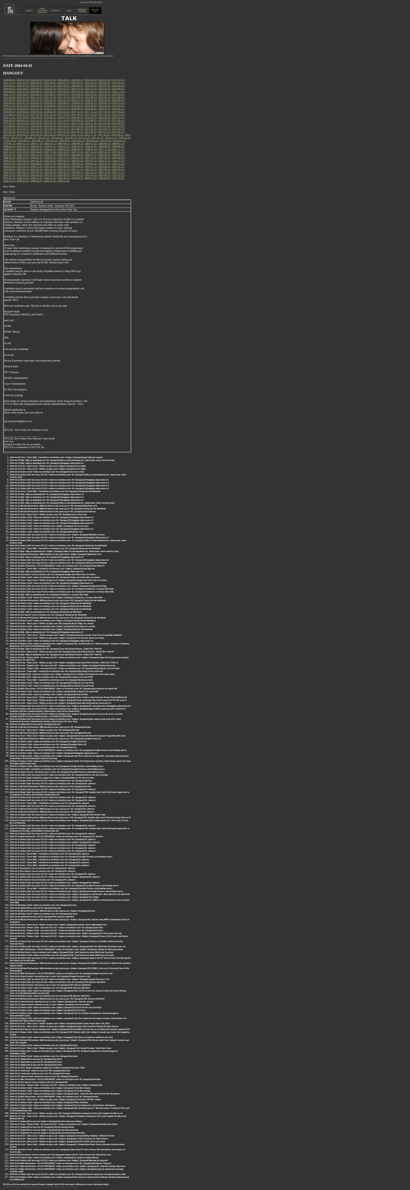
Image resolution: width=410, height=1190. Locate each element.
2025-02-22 (9, 85)
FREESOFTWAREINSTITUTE (42, 10)
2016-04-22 (104, 117)
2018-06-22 (118, 108)
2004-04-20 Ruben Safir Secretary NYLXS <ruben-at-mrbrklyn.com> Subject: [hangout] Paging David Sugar (58, 586)
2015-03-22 (36, 123)
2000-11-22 (36, 178)
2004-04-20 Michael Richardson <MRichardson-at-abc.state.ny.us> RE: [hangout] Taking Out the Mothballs (58, 600)
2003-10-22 (50, 166)
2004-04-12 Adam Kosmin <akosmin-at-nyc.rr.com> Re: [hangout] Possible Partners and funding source (57, 772)
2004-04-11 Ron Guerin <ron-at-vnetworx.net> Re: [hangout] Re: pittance (42, 868)
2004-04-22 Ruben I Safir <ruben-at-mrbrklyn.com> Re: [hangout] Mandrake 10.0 (46, 532)
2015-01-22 (64, 123)
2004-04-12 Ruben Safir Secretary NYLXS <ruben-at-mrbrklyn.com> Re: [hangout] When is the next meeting (59, 775)
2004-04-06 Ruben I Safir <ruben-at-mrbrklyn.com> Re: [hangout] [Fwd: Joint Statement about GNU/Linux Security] (62, 955)
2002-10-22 (91, 169)
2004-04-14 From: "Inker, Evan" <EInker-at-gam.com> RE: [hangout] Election (44, 730)
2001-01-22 (9, 178)
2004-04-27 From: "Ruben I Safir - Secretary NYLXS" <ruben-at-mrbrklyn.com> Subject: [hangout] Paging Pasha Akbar (64, 1124)
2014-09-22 (118, 123)
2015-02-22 (50, 123)
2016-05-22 (91, 117)
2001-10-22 (9, 175)
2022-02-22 (9, 97)
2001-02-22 (118, 175)
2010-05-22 (78, 140)
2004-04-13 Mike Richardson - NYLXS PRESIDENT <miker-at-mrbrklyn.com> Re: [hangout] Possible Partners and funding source (68, 750)
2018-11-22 (50, 108)
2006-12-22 (23, 155)
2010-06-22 (65, 140)
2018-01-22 (64, 111)
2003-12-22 (23, 166)
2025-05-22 (91, 82)
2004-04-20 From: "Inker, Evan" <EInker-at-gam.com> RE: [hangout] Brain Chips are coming (51, 623)
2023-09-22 (118, 88)
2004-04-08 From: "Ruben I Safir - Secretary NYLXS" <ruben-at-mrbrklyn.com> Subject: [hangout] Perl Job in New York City (66, 933)
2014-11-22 (91, 123)
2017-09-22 (118, 111)
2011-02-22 (84, 137)
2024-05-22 (9, 88)
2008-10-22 (91, 146)
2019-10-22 (23, 106)
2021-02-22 (50, 100)
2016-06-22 (77, 117)
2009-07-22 (91, 143)
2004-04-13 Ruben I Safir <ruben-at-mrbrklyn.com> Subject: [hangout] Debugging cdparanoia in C (54, 753)
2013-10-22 (23, 129)
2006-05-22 (118, 155)
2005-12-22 (64, 158)
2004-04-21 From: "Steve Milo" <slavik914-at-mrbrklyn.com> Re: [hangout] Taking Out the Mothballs (55, 548)
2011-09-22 (117, 134)
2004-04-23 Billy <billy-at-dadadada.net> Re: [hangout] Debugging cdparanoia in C (47, 463)
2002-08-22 (118, 169)
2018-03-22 (36, 111)
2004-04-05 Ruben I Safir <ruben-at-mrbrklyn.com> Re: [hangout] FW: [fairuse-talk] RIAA (50, 988)
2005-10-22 (91, 158)
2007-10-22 (9, 152)
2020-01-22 (104, 103)
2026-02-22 (91, 80)
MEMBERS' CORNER (82, 11)
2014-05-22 (50, 126)
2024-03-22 (36, 88)
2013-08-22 (50, 129)
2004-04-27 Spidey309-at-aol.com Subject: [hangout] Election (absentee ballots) (46, 1121)
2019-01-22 (23, 108)
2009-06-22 (104, 143)
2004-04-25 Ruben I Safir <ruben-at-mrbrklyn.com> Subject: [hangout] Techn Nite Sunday (50, 1088)
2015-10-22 (63, 120)
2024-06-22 (118, 85)
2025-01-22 (23, 85)
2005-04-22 (50, 160)
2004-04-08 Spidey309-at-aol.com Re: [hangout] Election (35, 908)
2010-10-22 (10, 140)
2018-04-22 (23, 111)
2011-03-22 (70, 137)
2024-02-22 (50, 88)
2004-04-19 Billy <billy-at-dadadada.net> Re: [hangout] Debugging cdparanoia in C (47, 632)
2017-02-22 (91, 114)
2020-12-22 (77, 100)
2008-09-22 (104, 146)
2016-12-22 (118, 114)
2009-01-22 (50, 146)
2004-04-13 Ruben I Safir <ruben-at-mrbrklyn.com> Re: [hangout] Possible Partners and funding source (56, 766)
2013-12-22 (118, 126)
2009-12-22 (23, 143)
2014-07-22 (23, 126)
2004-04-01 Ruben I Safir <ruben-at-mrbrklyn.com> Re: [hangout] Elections (44, 1045)
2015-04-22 (23, 123)
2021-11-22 (50, 97)
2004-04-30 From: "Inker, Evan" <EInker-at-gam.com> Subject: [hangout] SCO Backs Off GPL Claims (55, 1099)
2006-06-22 (104, 155)
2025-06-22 (77, 82)
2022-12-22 (118, 91)
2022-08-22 (50, 94)
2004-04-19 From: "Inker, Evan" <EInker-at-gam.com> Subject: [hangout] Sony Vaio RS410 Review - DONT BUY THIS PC (64, 663)
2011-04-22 (57, 137)
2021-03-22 (36, 100)
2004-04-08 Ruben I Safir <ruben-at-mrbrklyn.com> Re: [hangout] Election (43, 905)
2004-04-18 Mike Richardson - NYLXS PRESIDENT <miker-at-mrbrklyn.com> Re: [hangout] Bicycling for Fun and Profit (63, 689)
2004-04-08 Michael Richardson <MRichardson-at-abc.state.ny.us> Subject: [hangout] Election (52, 911)
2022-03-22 (118, 94)
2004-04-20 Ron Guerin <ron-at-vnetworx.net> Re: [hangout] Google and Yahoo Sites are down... (53, 574)
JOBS (69, 11)
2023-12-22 (77, 88)
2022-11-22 (9, 94)
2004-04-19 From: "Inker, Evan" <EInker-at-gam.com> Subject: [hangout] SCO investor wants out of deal (57, 638)
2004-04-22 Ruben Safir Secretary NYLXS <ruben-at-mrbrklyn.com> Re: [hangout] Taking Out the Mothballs (58, 545)
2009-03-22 (23, 146)
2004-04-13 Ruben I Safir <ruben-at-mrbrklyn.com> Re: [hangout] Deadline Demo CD (48, 744)
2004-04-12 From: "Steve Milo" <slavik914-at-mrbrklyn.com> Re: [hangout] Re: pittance (49, 803)
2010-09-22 (24, 140)
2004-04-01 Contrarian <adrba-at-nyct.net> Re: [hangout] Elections (40, 1073)
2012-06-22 (118, 132)
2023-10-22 (104, 88)
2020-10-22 (104, 100)
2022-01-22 (23, 97)
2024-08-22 (91, 85)
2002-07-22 (9, 172)
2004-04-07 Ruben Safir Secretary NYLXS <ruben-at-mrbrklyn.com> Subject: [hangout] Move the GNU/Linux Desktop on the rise (68, 946)
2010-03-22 (105, 140)
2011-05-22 (43, 137)
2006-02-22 (36, 158)
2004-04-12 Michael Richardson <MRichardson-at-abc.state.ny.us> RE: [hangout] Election (50, 786)
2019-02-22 (9, 108)
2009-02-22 (36, 146)
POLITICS (56, 11)
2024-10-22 (63, 85)
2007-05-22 (77, 152)
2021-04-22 (23, 100)
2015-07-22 (104, 120)
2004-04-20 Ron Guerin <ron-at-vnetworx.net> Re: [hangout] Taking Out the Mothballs (48, 615)
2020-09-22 (118, 100)
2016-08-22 (50, 117)
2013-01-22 (23, 132)
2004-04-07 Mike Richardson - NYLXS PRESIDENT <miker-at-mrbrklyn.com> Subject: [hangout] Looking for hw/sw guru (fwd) (66, 949)
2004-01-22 (9, 166)
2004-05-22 (77, 163)
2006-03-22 (23, 158)
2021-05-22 (9, 100)
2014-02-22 (91, 126)
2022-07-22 (63, 94)
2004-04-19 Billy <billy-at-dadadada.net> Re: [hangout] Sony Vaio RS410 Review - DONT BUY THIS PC (56, 649)
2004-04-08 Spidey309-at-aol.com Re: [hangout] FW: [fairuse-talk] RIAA (42, 917)
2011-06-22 (30, 137)
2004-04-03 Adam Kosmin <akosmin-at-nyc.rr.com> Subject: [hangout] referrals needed (50, 1004)
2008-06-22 (23, 149)
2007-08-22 (36, 152)
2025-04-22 (104, 82)
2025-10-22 (23, 82)
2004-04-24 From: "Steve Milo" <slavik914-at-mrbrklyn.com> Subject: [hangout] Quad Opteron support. (56, 457)
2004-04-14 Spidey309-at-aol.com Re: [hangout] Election (35, 724)
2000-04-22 (9, 181)
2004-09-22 (23, 163)
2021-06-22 (118, 97)
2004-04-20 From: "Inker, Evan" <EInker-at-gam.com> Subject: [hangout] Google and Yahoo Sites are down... (59, 580)
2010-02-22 (119, 140)
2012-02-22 (50, 134)
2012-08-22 (91, 132)
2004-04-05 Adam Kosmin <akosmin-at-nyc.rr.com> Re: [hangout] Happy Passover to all (50, 976)
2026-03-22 (77, 80)
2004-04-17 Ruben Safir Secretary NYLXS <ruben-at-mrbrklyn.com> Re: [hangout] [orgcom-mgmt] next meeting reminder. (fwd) (67, 1174)
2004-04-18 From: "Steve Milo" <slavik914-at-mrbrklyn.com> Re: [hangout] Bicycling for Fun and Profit (56, 671)
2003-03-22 (23, 169)
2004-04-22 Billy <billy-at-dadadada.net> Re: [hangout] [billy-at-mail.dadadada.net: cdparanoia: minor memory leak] (62, 503)
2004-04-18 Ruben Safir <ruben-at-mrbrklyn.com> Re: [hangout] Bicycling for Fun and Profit (51, 677)
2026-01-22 (104, 80)
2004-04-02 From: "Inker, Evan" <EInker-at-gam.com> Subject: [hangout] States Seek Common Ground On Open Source (64, 1026)
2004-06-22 (64, 163)
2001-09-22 (23, 175)
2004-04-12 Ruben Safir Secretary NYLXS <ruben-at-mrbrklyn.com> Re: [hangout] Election (51, 781)
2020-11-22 (91, 100)
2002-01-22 (91, 172)
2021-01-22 (64, 100)
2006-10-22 (50, 155)
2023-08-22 (9, 91)
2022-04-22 (104, 94)
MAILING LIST (95, 11)
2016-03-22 (118, 117)
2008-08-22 (118, 146)
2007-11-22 (118, 149)
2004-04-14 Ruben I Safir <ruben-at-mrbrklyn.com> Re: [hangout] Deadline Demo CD (48, 741)
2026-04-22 (64, 80)
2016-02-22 (9, 120)
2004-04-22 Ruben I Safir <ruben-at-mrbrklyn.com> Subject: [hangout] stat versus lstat (49, 526)
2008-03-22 (64, 149)
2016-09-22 (36, 117)
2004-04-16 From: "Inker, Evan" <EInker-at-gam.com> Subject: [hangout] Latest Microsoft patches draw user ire (60, 703)
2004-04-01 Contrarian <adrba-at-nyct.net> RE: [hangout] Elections (40, 1071)
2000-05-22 (118, 178)
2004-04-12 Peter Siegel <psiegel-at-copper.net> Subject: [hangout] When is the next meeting (52, 778)
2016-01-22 (23, 120)
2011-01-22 (97, 137)
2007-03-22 (104, 152)
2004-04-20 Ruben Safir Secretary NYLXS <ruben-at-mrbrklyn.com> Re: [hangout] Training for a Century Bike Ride (62, 589)
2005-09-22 (104, 158)
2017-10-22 (104, 111)
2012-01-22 (64, 134)
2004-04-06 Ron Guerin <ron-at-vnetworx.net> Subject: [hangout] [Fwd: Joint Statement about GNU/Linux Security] (61, 952)
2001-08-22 (36, 175)
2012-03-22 (36, 134)
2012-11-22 (50, 132)
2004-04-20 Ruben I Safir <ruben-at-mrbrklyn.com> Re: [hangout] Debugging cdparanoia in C (52, 583)
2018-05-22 (9, 111)
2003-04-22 (9, 169)
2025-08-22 (50, 82)
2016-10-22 (23, 117)
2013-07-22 (63, 129)
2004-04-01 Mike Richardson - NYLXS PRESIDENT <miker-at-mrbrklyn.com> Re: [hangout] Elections (55, 1079)
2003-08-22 (77, 166)
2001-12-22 (104, 172)
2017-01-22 (104, 114)
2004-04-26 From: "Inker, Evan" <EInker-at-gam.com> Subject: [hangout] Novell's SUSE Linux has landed (57, 1141)
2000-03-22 (23, 181)
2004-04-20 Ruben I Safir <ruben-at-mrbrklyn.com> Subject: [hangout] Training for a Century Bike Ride (56, 597)
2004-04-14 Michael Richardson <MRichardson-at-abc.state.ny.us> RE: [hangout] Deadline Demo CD (55, 739)
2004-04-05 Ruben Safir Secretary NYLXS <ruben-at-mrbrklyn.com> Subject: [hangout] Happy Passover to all (59, 979)
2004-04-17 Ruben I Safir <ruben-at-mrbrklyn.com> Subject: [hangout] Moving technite (49, 694)
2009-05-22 (118, 143)
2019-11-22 (9, 106)
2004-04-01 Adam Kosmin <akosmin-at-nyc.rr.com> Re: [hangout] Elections (44, 1076)
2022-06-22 (77, 94)
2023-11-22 (91, 88)
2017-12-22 (77, 111)
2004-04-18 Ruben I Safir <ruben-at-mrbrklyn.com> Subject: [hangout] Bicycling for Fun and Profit (54, 691)
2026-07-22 (23, 80)
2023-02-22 (91, 91)
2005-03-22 (64, 160)
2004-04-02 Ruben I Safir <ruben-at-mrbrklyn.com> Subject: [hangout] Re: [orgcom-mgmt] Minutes (54, 1157)
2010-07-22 (51, 140)
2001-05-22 (77, 175)
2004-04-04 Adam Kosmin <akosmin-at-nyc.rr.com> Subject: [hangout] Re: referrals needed (51, 1002)
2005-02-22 (77, 160)
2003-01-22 (50, 169)
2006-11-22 (36, 155)
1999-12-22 (64, 181)
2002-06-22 (23, 172)
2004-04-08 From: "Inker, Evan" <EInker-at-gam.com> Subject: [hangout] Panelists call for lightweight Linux (58, 925)
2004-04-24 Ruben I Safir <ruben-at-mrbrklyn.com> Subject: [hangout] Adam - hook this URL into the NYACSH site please (65, 1094)
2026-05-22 (50, 80)
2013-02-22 (9, 132)
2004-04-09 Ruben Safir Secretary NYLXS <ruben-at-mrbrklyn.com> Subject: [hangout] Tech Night (54, 897)
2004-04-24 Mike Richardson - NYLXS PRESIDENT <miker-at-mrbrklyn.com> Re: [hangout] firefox (54, 1097)
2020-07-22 (23, 103)
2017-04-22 (64, 114)
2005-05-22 (36, 160)
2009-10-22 (50, 143)
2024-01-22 (64, 88)
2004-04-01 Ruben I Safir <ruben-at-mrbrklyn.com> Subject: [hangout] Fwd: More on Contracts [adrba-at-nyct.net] (61, 1037)
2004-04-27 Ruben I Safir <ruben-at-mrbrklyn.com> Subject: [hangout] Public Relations (49, 1102)
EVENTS (29, 11)
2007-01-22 (9, 155)
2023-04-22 (64, 91)
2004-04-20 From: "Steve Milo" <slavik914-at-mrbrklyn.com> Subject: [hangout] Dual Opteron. (52, 569)
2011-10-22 (104, 134)
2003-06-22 (104, 166)
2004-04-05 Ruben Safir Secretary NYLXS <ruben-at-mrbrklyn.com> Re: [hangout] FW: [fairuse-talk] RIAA (58, 982)
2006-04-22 (9, 158)
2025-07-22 (63, 82)
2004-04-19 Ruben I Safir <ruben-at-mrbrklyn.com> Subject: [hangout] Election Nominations (51, 629)
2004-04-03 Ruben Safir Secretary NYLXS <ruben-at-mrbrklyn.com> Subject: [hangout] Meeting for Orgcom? (59, 1160)
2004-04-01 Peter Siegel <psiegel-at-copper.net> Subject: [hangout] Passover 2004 (47, 1068)
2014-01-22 (104, 126)
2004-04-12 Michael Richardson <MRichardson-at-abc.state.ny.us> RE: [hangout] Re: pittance (52, 809)
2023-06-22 (36, 91)
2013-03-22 (118, 129)
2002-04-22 (50, 172)
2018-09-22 (77, 108)
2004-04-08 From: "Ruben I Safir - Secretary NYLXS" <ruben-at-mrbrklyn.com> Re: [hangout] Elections (56, 927)
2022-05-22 (91, 94)
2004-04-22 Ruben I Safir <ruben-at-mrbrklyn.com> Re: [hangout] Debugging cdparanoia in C (52, 517)
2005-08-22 (118, 158)
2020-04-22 (64, 103)
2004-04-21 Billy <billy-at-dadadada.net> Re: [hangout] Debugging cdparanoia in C (47, 557)
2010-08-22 (37, 140)
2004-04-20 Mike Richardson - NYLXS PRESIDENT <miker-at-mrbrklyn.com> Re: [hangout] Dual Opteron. (57, 566)
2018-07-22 (104, 108)
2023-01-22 (104, 91)
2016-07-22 (63, 117)
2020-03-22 (77, 103)
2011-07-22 (17, 137)
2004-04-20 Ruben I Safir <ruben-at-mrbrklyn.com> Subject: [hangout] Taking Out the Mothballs (53, 621)
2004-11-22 (118, 160)
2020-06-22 (36, 103)
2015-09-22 (77, 120)
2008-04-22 (50, 149)
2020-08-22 (9, 103)
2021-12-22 (36, 97)
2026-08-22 (9, 80)
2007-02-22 (118, 152)
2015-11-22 (50, 120)
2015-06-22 (118, 120)
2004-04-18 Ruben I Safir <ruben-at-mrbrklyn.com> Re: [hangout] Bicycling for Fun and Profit (52, 683)
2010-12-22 (111, 137)
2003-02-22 (36, 169)
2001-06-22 (64, 175)
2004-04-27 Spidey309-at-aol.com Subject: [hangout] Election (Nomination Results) (47, 1133)
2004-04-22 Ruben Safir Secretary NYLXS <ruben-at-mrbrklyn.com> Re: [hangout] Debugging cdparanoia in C (59, 480)
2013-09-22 (36, 129)
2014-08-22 (9, 126)
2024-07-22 (104, 85)
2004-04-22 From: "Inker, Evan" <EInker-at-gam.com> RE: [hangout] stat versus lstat (48, 514)
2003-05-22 (118, 166)
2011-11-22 (90, 134)
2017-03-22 (77, 114)
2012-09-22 (77, 132)
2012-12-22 (36, 132)
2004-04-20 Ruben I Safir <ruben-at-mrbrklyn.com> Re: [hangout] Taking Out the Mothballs (50, 603)
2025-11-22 (9, 82)
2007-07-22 (50, 152)
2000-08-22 (77, 178)
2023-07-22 (23, 91)
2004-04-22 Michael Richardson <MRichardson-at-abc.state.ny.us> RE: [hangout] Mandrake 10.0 (53, 506)
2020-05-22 (50, 103)
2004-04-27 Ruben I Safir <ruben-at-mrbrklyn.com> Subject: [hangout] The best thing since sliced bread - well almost (62, 1105)
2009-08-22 (77, 143)
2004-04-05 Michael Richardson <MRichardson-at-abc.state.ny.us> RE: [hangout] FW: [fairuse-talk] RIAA (57, 999)
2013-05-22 (91, 129)
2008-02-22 (77, 149)
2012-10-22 (63, 132)
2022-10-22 (23, 94)
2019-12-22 (118, 103)
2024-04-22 (23, 88)
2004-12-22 (104, 160)
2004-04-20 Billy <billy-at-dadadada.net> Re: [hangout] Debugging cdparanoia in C (47, 571)
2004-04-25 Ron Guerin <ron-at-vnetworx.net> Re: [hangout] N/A (39, 1082)
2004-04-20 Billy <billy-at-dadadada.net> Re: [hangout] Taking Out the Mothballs (46, 612)
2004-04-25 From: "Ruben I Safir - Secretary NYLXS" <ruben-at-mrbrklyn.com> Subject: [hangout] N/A (56, 1085)
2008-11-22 (77, 146)
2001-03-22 (104, 175)
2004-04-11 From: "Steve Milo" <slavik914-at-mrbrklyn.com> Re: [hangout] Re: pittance (49, 854)
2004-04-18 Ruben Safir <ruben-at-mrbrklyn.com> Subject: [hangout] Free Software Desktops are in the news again (62, 674)
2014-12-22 (77, 123)
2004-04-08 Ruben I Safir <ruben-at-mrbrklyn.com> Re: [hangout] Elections (44, 914)
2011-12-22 (77, 134)
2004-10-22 (9, 163)
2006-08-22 (77, 155)
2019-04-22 (104, 106)
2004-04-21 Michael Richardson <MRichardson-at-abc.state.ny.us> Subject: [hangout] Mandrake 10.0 (55, 554)
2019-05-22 (91, 106)
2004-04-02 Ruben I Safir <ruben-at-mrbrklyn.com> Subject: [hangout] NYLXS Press (48, 1010)
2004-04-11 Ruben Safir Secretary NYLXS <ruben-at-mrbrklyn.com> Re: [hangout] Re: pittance (53, 839)
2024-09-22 (77, 85)
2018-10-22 (63, 108)
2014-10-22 (104, 123)
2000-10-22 (50, 178)
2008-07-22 (9, 149)
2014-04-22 (64, 126)
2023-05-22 (50, 91)
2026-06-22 (36, 80)
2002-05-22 (36, 172)
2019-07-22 (63, 106)
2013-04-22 (104, 129)
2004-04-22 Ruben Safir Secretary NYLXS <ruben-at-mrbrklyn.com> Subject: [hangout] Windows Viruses (57, 535)
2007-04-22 (91, 152)
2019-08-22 (50, 106)
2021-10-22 (63, 97)
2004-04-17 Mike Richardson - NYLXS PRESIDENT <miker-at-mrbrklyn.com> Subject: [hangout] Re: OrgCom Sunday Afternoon (67, 1166)
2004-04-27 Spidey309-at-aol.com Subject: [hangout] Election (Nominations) (44, 1130)
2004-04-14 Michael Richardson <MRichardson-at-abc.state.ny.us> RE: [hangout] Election (50, 727)
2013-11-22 (9, 129)
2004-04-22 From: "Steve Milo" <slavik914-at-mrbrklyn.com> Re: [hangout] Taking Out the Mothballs (55, 491)
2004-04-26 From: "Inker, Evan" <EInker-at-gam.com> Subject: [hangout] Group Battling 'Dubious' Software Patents (62, 1136)
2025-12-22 (118, 80)
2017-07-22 (23, 114)
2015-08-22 (91, 120)
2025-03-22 (118, 82)
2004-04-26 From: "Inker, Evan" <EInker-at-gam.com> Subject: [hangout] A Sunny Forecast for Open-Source (59, 1139)
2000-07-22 (91, 178)
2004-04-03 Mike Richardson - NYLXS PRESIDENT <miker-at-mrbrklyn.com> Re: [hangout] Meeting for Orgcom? (61, 1163)
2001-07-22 (50, 175)
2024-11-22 (50, 85)
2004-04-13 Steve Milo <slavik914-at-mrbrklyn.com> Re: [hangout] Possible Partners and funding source (57, 769)
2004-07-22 (50, 163)
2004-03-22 (104, 163)
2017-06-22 (36, 114)
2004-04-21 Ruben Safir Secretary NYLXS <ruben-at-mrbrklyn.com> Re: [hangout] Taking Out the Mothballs (58, 563)
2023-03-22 (77, 91)
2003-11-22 (36, 166)
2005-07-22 (9, 160)
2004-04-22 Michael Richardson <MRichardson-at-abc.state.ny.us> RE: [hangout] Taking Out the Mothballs (58, 509)
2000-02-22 (36, 181)
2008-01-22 (91, 149)
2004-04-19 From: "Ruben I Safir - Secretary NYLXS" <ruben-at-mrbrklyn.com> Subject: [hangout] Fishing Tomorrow (62, 665)
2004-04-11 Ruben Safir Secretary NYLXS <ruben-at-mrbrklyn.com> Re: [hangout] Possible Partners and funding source (64, 885)
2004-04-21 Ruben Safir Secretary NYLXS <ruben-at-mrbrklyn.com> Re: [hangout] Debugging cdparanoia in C (59, 560)
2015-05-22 (9, 123)
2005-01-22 (91, 160)
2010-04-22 (92, 140)
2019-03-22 (118, 106)
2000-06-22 (104, 178)
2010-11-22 (124, 137)
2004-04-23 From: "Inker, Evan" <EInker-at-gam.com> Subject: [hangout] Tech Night (48, 466)
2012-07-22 (104, 132)
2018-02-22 (50, 111)
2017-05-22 (50, 114)
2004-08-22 (36, 163)
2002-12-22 (64, 169)
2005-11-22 (77, 158)
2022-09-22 (36, 94)
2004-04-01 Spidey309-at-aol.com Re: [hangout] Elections (36, 1059)
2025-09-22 (36, 82)
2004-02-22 (118, 163)
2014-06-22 (36, 126)
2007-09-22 (23, 152)
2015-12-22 (36, 120)
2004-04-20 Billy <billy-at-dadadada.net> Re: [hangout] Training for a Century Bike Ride (49, 595)
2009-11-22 (36, 143)
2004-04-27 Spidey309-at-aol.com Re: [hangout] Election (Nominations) (42, 1127)
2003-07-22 (91, 166)
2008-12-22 (64, 146)
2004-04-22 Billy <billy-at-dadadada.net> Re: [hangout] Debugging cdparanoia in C (47, 494)
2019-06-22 (77, 106)
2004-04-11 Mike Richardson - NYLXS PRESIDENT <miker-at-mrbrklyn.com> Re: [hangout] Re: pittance (56, 836)
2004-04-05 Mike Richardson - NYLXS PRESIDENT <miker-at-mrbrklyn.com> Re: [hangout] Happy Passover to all (61, 973)
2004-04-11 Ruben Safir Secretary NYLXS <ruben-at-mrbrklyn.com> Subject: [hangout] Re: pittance (55, 842)
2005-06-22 (23, 160)
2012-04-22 (23, 134)
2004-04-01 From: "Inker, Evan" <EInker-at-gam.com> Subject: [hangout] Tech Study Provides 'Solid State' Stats (60, 1048)
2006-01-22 (50, 158)
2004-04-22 (91, 163)
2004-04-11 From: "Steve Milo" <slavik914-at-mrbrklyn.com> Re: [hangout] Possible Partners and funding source (61, 857)
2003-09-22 (63, 166)
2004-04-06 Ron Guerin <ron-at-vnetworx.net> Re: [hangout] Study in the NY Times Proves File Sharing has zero (60, 1155)
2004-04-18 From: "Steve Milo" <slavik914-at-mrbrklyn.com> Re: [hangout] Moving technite (51, 680)
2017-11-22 (91, 111)
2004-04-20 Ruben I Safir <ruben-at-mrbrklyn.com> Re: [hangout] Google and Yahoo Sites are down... (55, 577)
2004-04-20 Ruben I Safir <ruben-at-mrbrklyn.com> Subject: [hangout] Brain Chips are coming (52, 626)
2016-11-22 (9, 117)
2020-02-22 (91, 103)
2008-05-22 (36, 149)
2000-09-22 (63, 178)
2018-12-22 (36, 108)
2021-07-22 (104, 97)
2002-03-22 (64, 172)
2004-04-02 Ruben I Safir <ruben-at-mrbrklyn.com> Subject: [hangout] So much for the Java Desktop (55, 1007)
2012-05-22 (9, 134)
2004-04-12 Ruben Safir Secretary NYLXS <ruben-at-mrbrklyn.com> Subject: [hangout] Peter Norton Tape (58, 815)
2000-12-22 (23, 178)
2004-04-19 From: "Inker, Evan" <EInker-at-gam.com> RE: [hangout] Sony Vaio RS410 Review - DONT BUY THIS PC (62, 652)
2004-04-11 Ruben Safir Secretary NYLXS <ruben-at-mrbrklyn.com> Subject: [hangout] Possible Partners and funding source (66, 891)
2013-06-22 (77, 129)
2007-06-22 (64, 152)
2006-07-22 (91, 155)
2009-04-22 (9, 146)
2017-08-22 (9, 114)
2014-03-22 (77, 126)
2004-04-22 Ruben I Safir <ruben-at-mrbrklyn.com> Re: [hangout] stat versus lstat (47, 472)
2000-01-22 (50, 181)
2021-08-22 (91, 97)
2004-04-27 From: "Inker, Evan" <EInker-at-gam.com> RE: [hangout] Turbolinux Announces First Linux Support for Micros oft (66, 1113)
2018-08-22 (91, 108)
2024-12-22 (36, 85)
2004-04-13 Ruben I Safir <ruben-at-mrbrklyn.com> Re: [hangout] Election (43, 747)
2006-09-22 (63, 155)
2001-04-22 (91, 175)
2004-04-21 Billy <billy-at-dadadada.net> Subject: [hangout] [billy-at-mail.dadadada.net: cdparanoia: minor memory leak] (64, 551)
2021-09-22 (77, 97)
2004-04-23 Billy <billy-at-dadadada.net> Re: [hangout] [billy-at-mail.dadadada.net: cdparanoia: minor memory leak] (62, 460)
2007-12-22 (104, 149)
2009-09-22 (63, 143)
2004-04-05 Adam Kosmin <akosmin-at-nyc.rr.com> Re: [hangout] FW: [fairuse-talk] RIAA (50, 985)
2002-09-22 (104, 169)
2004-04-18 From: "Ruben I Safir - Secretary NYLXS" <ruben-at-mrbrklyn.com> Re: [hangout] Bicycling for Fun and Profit (64, 668)
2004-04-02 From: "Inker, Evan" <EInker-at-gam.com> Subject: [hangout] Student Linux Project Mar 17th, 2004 (60, 1023)
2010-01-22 (9, 143)
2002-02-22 (77, 172)
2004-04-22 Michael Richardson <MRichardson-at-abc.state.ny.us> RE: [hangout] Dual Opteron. (53, 511)
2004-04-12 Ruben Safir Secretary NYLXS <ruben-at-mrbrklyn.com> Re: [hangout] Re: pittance (53, 783)
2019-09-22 (36, 106)
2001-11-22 (118, 172)
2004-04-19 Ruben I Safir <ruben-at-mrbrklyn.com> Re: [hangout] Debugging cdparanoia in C (52, 641)
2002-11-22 (77, 169)
